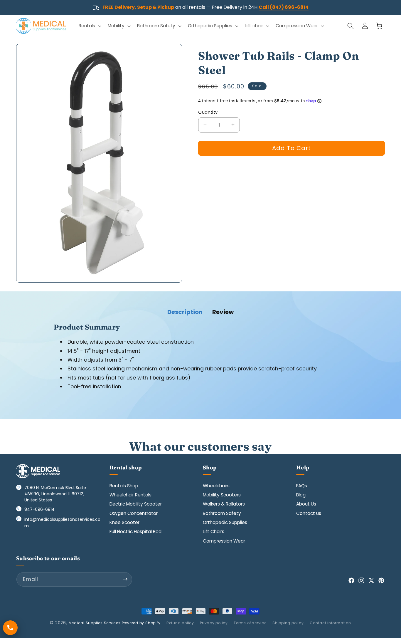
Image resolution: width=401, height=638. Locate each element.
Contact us (308, 513)
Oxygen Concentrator (133, 513)
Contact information (330, 622)
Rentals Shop (123, 485)
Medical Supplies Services (95, 622)
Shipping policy (288, 622)
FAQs (301, 485)
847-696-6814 (39, 509)
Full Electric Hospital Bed (135, 531)
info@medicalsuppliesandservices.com (62, 522)
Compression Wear (224, 541)
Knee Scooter (124, 522)
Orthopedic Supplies (225, 522)
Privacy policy (214, 622)
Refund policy (180, 622)
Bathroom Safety (222, 513)
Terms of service (250, 622)
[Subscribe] (125, 579)
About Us (306, 504)
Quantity (208, 112)
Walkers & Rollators (224, 504)
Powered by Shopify (141, 622)
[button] (89, 26)
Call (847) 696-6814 (284, 7)
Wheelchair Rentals (130, 495)
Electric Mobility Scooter (135, 504)
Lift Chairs (213, 531)
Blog (301, 495)
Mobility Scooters (222, 495)
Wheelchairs (216, 485)
